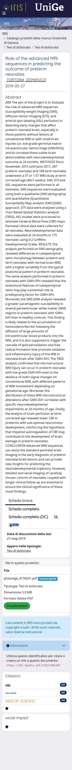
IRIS (5, 33)
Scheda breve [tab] (20, 500)
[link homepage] (14, 6)
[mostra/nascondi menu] (4, 13)
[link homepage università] (49, 6)
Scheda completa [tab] (24, 508)
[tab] (56, 517)
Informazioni (18, 645)
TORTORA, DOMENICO (26, 79)
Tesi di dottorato (19, 47)
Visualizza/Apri (17, 606)
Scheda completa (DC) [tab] (28, 516)
